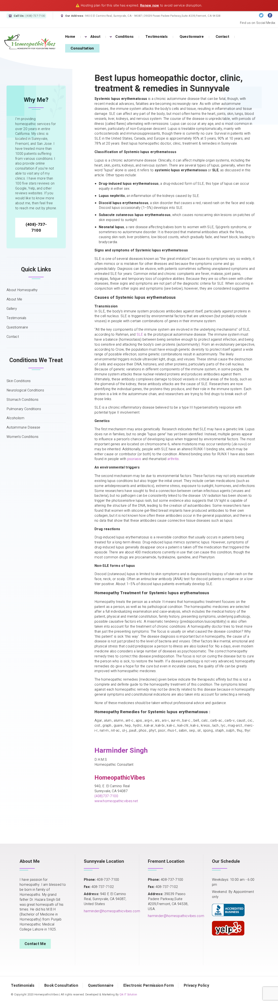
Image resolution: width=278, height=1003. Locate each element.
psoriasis (134, 459)
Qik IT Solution (128, 994)
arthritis (173, 459)
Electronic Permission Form (148, 985)
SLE (140, 334)
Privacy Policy (196, 985)
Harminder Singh (121, 750)
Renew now (149, 5)
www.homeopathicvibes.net (116, 801)
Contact (13, 336)
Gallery (12, 308)
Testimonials (16, 318)
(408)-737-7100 (36, 227)
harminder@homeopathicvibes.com (112, 911)
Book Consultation (61, 985)
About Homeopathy (22, 290)
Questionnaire (17, 327)
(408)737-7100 (106, 796)
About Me (14, 299)
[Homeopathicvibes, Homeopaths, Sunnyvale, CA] (228, 909)
